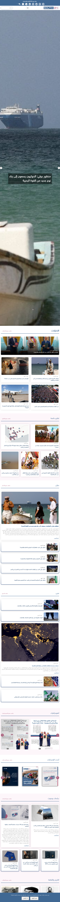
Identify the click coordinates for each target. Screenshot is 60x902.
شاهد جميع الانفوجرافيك (8, 713)
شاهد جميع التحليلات (7, 331)
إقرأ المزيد (56, 538)
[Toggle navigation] (28, 7)
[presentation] (1, 168)
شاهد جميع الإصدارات (7, 760)
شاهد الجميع (5, 593)
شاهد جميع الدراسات (7, 799)
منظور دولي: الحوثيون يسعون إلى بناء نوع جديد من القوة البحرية (40, 526)
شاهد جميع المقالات (6, 880)
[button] (30, 309)
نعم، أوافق (34, 898)
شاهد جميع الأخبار (6, 485)
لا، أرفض (25, 898)
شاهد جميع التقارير (6, 418)
